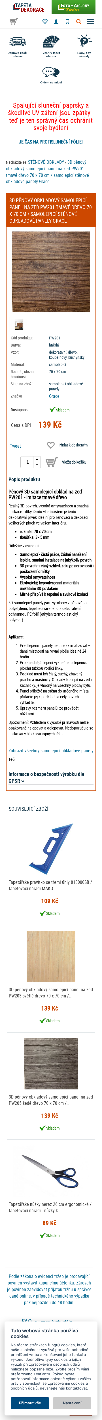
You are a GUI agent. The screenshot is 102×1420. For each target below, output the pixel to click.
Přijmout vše (30, 1403)
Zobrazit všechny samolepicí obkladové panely (51, 750)
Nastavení (72, 1403)
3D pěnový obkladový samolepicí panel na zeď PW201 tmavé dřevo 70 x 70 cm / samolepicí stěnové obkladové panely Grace (47, 172)
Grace (54, 396)
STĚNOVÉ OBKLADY (46, 162)
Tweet (15, 446)
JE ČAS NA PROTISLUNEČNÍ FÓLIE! (51, 142)
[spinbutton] (27, 462)
